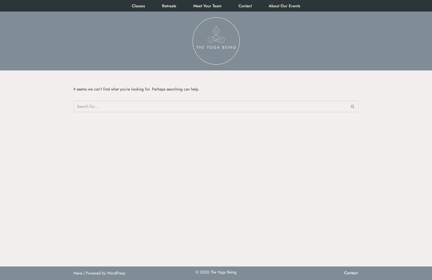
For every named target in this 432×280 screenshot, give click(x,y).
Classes (138, 6)
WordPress (116, 273)
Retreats (169, 6)
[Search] (352, 106)
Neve (78, 273)
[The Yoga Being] (216, 41)
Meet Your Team (207, 6)
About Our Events (284, 6)
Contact (245, 6)
